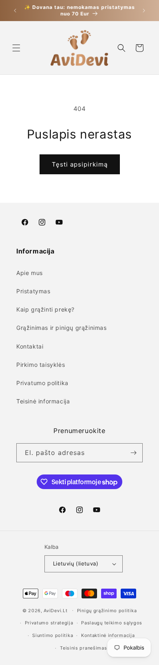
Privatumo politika (42, 382)
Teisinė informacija (43, 401)
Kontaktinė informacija (108, 635)
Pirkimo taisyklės (40, 364)
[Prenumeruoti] (133, 452)
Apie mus (29, 272)
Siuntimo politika (52, 635)
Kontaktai (29, 346)
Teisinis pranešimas (83, 648)
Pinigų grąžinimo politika (107, 610)
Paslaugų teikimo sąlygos (111, 623)
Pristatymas (33, 291)
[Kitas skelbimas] (144, 10)
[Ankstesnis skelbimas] (15, 10)
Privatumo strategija (49, 623)
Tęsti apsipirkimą (80, 164)
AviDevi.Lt (55, 610)
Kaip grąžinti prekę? (45, 309)
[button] (16, 48)
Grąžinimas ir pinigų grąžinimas (61, 327)
